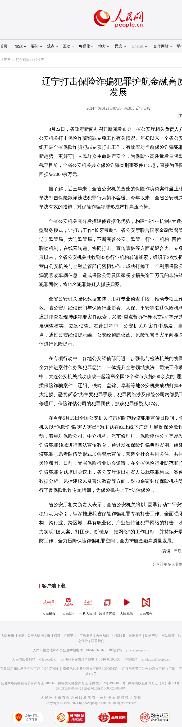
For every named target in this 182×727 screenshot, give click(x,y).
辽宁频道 (22, 60)
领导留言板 (107, 613)
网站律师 (168, 636)
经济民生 (41, 60)
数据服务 (135, 636)
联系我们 (97, 641)
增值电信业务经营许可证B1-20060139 (90, 669)
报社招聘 (53, 636)
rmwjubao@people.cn (155, 659)
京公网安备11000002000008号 (105, 688)
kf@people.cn (48, 659)
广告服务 (86, 636)
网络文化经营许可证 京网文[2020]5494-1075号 (92, 683)
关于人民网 (35, 636)
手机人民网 (87, 613)
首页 (4, 46)
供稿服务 (119, 636)
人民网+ (68, 613)
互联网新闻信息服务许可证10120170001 (29, 669)
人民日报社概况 (12, 636)
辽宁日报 (143, 108)
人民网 (6, 60)
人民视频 (126, 613)
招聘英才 (70, 636)
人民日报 (48, 613)
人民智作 (146, 613)
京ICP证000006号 (68, 688)
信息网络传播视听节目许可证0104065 (28, 683)
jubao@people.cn (137, 650)
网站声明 (151, 636)
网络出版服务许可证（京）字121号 (154, 683)
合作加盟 (102, 636)
